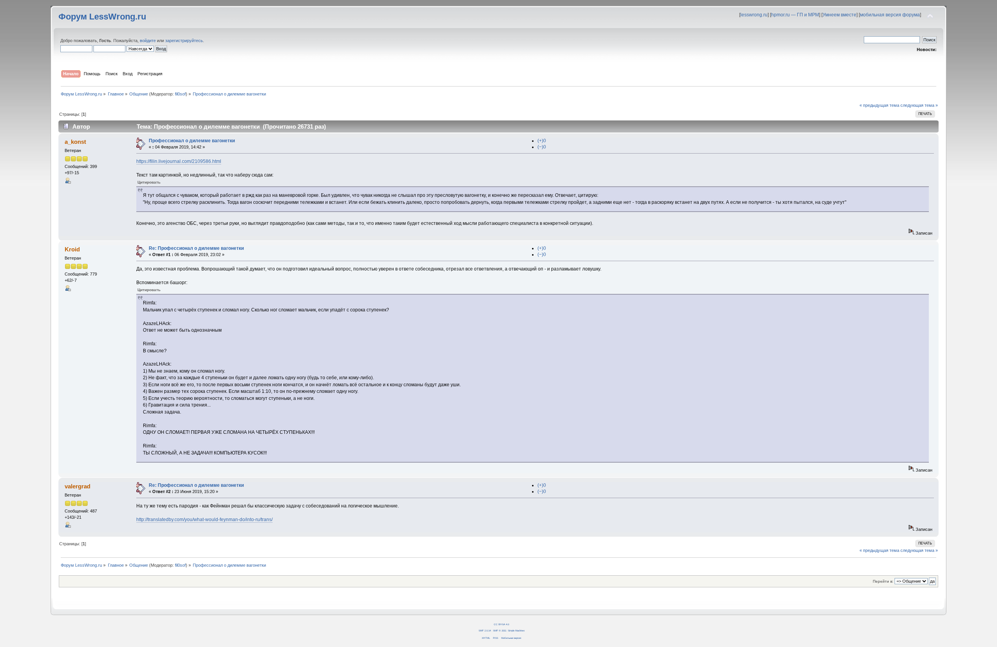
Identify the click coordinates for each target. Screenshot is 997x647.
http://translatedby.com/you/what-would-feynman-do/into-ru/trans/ (204, 519)
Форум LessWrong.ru (102, 16)
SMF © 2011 (499, 630)
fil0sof (180, 94)
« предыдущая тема (879, 105)
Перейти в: (883, 581)
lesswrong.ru (754, 15)
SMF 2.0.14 (485, 630)
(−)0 (541, 147)
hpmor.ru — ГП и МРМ (795, 15)
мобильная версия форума (890, 15)
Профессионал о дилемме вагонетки (192, 140)
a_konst (75, 141)
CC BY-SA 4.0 (501, 624)
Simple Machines (516, 630)
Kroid (72, 249)
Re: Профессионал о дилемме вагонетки (196, 248)
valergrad (77, 486)
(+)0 (541, 140)
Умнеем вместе (839, 15)
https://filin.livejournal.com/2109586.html (178, 161)
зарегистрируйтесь (184, 40)
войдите (148, 40)
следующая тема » (919, 105)
